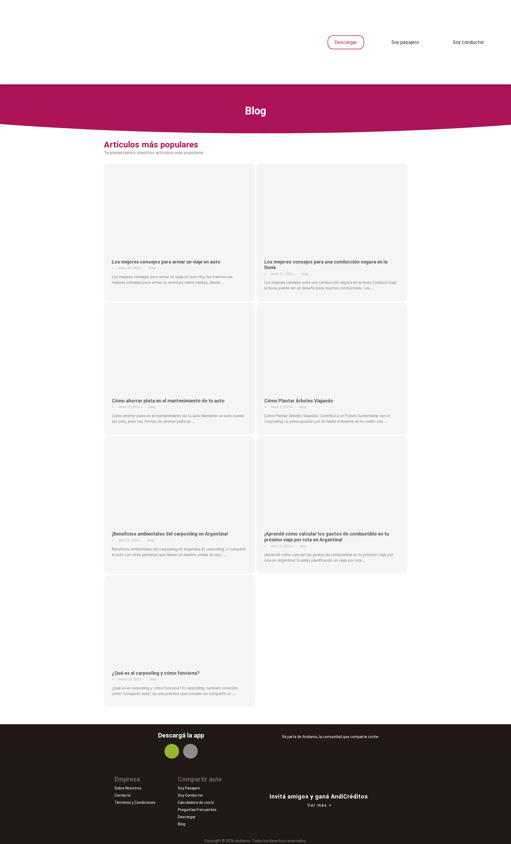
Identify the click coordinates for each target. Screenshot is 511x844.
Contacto (122, 795)
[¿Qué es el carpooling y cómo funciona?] (179, 617)
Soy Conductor (190, 795)
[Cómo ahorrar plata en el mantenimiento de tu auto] (179, 345)
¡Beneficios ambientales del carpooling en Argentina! (170, 534)
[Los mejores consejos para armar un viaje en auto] (179, 206)
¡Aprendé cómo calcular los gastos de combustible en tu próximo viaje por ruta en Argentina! (326, 536)
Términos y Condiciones (134, 802)
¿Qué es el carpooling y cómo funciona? (156, 673)
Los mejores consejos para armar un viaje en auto (166, 262)
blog (152, 268)
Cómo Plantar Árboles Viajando (298, 401)
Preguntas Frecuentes (197, 810)
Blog (181, 824)
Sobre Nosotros (127, 788)
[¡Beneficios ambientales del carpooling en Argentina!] (179, 478)
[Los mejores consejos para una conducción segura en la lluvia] (331, 206)
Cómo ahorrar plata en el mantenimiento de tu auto (168, 401)
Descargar (187, 817)
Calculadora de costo (196, 802)
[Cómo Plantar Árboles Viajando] (331, 345)
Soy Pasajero (189, 788)
